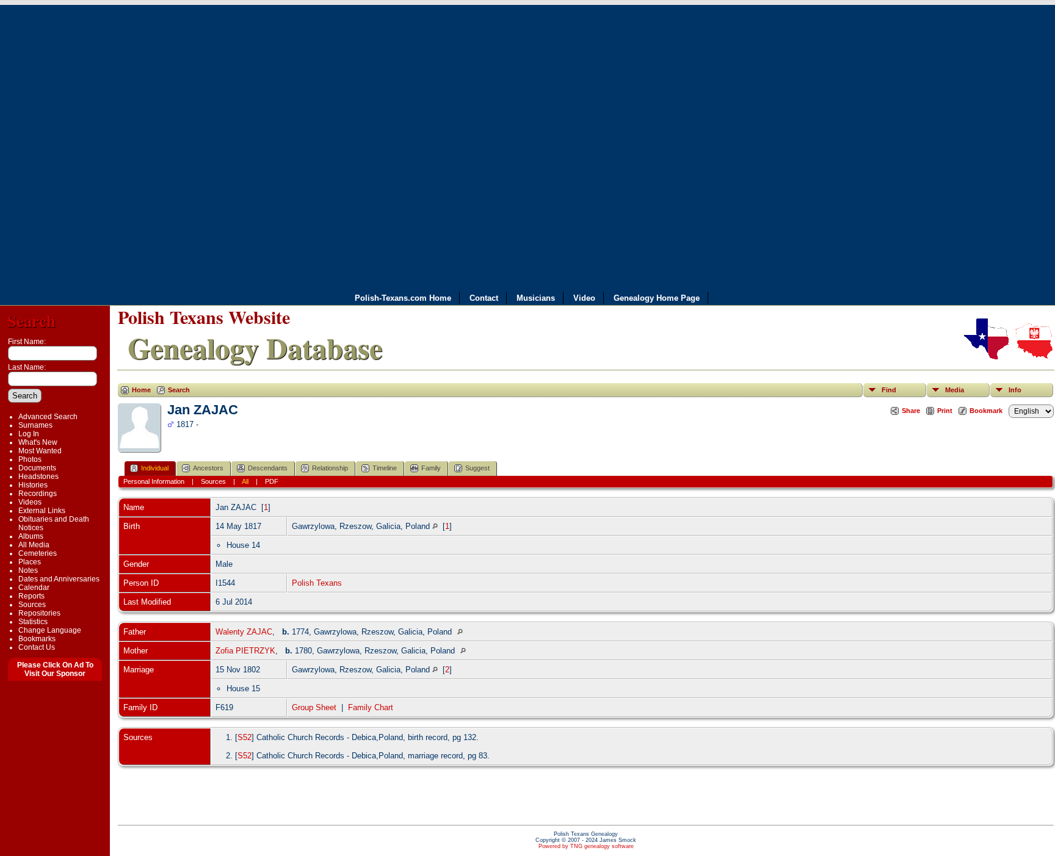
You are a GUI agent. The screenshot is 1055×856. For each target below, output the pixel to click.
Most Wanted (40, 451)
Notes (28, 570)
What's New (37, 442)
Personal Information (153, 481)
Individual (155, 468)
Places (29, 562)
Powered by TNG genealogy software (586, 846)
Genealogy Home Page (657, 298)
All (245, 481)
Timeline (384, 468)
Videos (30, 502)
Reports (31, 596)
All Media (33, 545)
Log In (28, 434)
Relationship (330, 468)
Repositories (39, 613)
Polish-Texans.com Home (403, 298)
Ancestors (208, 468)
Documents (37, 468)
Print (944, 410)
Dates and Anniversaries (59, 579)
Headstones (38, 476)
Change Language (49, 630)
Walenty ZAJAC (244, 631)
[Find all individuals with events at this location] (435, 526)
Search (31, 321)
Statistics (33, 621)
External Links (41, 510)
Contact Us (36, 647)
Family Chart (370, 707)
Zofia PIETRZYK (245, 650)
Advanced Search (48, 416)
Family (431, 468)
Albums (30, 536)
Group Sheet (314, 707)
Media (954, 390)
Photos (30, 459)
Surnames (35, 425)
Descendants (268, 468)
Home (141, 390)
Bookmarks (37, 639)
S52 (244, 737)
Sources (32, 604)
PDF (271, 481)
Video (584, 298)
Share (911, 410)
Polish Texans (317, 583)
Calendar (33, 587)
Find (889, 390)
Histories (33, 485)
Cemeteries (37, 553)
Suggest (477, 468)
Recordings (37, 493)
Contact (483, 298)
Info (1015, 390)
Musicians (536, 298)
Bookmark (986, 410)
